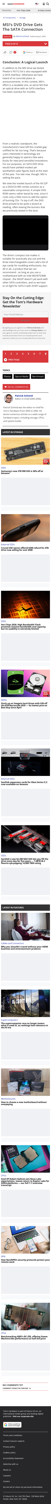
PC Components (9, 17)
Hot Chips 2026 (23, 10)
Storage (22, 17)
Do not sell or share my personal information (22, 1487)
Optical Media (21, 376)
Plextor (7, 376)
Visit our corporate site (23, 1416)
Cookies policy (9, 1452)
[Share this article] (5, 52)
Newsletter (43, 52)
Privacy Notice (37, 330)
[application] (25, 231)
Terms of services (34, 328)
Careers (6, 1481)
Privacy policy (9, 1447)
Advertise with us (10, 1464)
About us (7, 1470)
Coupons (7, 1475)
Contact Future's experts (13, 1441)
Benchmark (38, 376)
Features (7, 36)
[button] (47, 4)
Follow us (29, 52)
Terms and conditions (12, 1435)
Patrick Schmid (22, 36)
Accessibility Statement (13, 1458)
